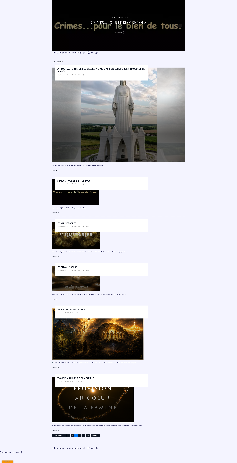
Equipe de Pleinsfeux (64, 75)
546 (88, 435)
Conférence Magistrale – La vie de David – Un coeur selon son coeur (118, 22)
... (68, 435)
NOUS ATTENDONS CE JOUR (70, 309)
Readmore (118, 35)
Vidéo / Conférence (114, 15)
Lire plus (54, 170)
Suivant (94, 435)
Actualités (126, 15)
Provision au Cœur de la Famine (75, 378)
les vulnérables (66, 223)
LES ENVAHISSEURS (66, 267)
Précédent (58, 435)
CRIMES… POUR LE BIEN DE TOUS (73, 181)
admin (60, 313)
